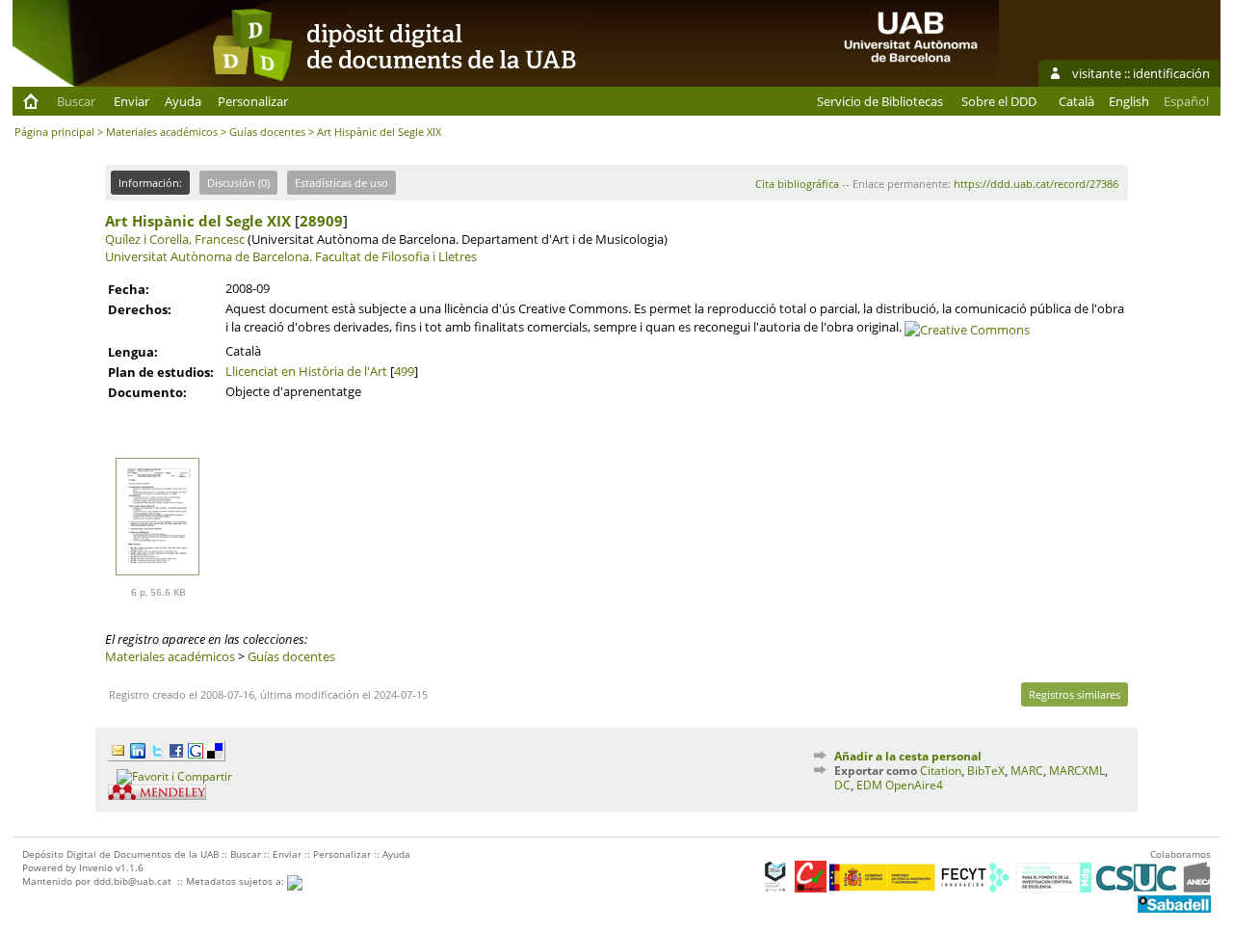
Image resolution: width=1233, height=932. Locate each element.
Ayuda (183, 101)
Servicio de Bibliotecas (880, 101)
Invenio (96, 867)
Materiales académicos (162, 131)
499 (404, 371)
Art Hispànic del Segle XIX (198, 220)
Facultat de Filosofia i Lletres (396, 256)
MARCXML (1077, 770)
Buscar (76, 101)
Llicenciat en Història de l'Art (306, 371)
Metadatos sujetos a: (236, 881)
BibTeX (986, 770)
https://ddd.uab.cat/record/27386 (1036, 183)
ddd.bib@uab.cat (132, 881)
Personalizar (253, 101)
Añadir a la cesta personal (908, 756)
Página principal (54, 131)
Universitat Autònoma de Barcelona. (208, 256)
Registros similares (1074, 694)
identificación (1171, 73)
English (1129, 101)
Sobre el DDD (998, 101)
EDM (869, 785)
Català (1076, 101)
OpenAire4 (914, 785)
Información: (150, 182)
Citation (940, 770)
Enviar (131, 101)
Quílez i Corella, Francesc (175, 239)
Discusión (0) (238, 182)
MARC (1026, 770)
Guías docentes (267, 131)
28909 (321, 220)
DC (842, 785)
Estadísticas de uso (341, 182)
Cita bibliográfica (797, 183)
